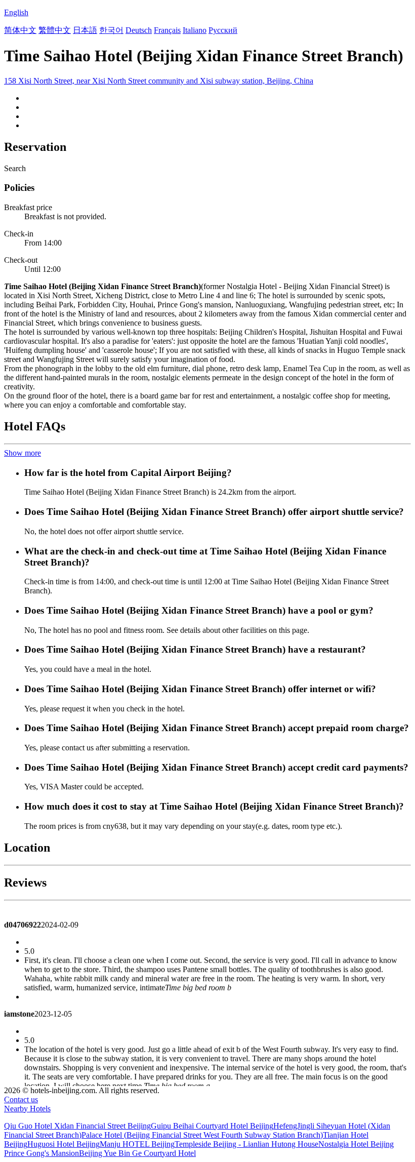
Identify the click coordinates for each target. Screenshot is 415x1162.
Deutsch (139, 30)
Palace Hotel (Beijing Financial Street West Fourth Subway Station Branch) (202, 1135)
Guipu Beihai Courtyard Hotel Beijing (212, 1125)
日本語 (85, 30)
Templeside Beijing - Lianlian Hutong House (246, 1144)
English (16, 12)
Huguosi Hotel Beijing (63, 1144)
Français (167, 30)
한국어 (111, 30)
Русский (223, 30)
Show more (22, 453)
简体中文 (20, 30)
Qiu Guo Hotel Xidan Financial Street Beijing (77, 1125)
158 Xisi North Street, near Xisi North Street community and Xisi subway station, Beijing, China (158, 80)
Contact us (21, 1099)
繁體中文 (54, 30)
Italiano (194, 30)
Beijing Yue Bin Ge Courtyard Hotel (137, 1153)
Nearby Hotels (27, 1108)
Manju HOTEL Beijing (137, 1144)
